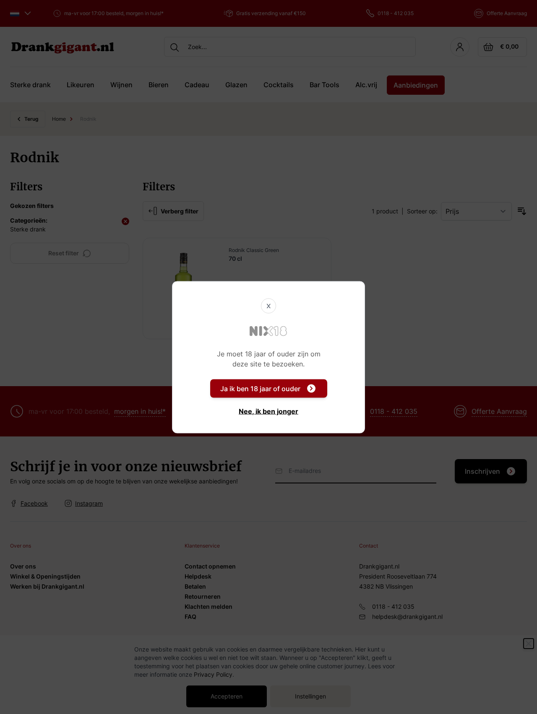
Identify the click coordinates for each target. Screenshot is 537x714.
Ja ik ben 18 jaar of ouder (260, 388)
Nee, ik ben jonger (268, 411)
